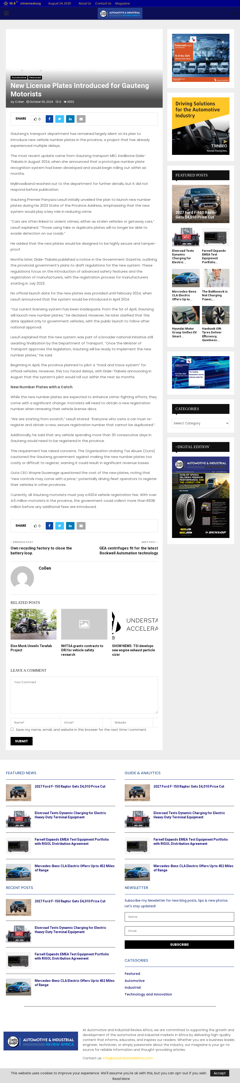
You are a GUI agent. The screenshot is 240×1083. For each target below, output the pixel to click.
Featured (35, 77)
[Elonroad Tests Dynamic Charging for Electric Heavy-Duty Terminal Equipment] (186, 237)
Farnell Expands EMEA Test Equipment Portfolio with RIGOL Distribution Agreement (72, 842)
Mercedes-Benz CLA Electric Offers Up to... (184, 295)
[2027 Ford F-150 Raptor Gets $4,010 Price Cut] (200, 204)
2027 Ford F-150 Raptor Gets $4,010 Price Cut (196, 214)
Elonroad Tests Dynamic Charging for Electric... (183, 256)
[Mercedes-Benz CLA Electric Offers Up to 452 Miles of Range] (186, 278)
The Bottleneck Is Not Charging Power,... (215, 295)
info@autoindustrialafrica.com (128, 1058)
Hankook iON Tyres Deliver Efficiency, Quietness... (212, 334)
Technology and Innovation (148, 994)
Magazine (122, 3)
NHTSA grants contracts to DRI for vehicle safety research (82, 650)
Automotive (19, 77)
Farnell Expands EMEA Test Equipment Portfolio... (214, 256)
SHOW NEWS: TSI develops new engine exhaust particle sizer (133, 650)
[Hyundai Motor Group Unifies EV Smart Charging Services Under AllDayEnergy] (186, 315)
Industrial (133, 987)
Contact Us (103, 3)
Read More (121, 1078)
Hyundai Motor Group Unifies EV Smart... (184, 332)
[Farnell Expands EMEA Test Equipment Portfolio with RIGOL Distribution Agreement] (216, 237)
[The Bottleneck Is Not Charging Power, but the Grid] (216, 278)
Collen (19, 102)
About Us (85, 3)
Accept (220, 1073)
